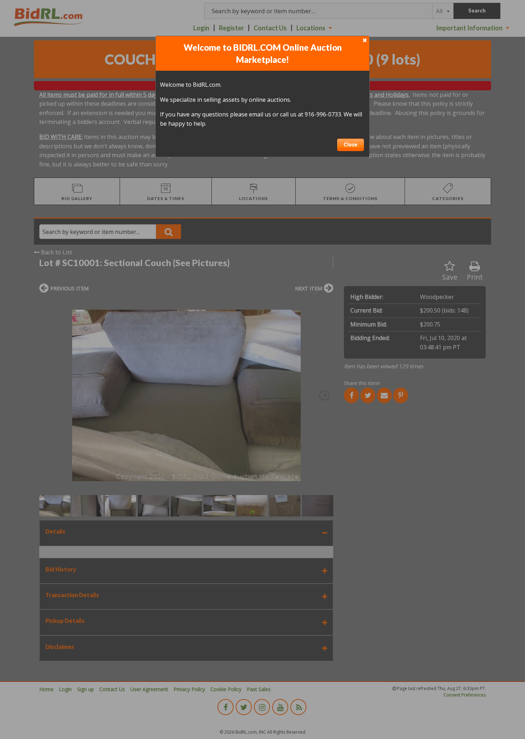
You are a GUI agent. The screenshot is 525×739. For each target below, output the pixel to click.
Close (351, 144)
